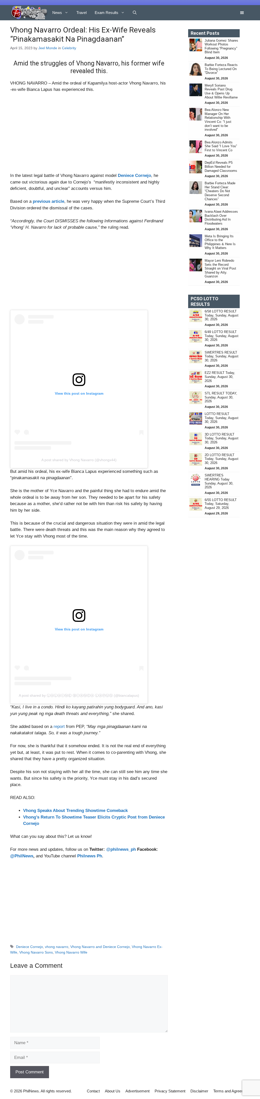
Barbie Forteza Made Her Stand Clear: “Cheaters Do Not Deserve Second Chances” (220, 191)
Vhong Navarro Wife (71, 952)
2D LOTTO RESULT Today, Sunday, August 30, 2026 (221, 459)
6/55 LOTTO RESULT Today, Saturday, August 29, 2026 (221, 504)
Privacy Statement (170, 1091)
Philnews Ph (89, 856)
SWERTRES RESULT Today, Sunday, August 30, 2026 (221, 356)
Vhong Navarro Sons (36, 952)
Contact (93, 1091)
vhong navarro (56, 947)
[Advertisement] (89, 134)
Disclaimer (199, 1091)
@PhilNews (21, 856)
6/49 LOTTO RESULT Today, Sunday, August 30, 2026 (221, 336)
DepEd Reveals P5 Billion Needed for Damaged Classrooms (221, 166)
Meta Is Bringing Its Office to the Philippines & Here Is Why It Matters (220, 242)
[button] (135, 12)
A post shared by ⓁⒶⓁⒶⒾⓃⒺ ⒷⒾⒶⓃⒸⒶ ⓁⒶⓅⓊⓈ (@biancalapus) (79, 695)
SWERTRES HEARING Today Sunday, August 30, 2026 (219, 481)
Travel (81, 12)
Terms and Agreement (231, 1091)
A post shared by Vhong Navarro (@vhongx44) (79, 460)
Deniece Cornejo (134, 175)
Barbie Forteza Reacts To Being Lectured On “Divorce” (221, 69)
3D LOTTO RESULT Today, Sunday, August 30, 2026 (221, 438)
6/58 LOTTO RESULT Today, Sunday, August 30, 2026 (221, 315)
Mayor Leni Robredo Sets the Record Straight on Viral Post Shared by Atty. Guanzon (220, 268)
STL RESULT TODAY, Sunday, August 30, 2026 (221, 397)
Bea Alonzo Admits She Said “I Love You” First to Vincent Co (221, 146)
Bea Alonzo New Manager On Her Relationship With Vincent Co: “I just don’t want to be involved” (218, 119)
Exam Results (106, 12)
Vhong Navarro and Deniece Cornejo (100, 947)
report (59, 726)
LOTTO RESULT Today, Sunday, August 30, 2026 (221, 418)
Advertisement (137, 1091)
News (57, 12)
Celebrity (69, 48)
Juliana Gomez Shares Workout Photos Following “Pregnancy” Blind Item (221, 46)
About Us (112, 1091)
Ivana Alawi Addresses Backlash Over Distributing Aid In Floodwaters (221, 217)
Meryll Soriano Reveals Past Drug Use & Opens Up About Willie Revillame (221, 91)
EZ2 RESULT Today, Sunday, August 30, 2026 (220, 376)
